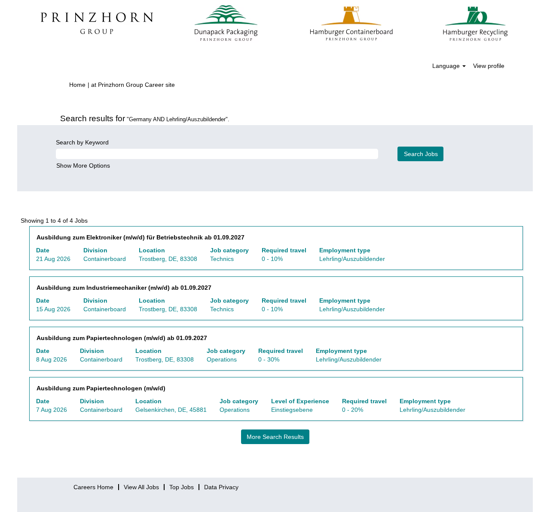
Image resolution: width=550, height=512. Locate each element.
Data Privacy (221, 487)
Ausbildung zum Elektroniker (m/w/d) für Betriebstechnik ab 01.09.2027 (140, 237)
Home (77, 84)
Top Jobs (181, 487)
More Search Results (275, 436)
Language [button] (446, 65)
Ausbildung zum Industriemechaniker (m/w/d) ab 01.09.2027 (124, 287)
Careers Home (93, 487)
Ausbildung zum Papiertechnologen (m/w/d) (101, 388)
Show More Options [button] (83, 165)
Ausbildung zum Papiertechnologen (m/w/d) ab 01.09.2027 (122, 337)
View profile (488, 65)
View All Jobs (141, 487)
